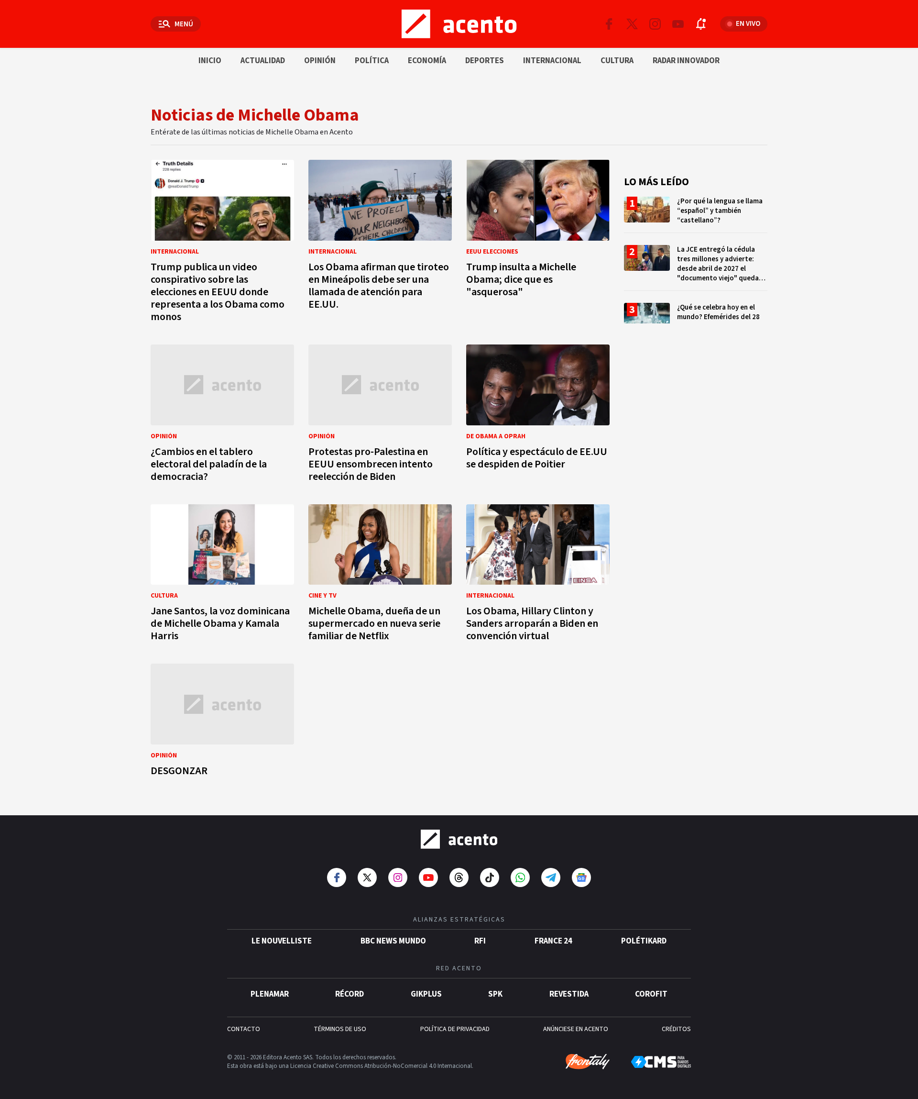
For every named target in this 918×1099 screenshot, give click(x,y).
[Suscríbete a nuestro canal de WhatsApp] (520, 877)
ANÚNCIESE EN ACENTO (575, 1029)
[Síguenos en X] (632, 24)
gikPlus (426, 994)
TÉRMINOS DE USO (340, 1029)
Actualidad (262, 61)
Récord (349, 994)
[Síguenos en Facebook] (609, 24)
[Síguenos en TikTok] (489, 877)
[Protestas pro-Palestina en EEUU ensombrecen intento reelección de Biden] (380, 416)
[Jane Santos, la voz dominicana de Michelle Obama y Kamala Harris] (222, 575)
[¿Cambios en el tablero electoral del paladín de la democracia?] (222, 416)
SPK (495, 994)
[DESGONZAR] (222, 723)
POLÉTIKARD (644, 941)
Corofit (651, 994)
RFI (480, 941)
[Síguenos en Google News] (581, 877)
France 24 (553, 941)
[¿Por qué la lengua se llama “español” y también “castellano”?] (695, 215)
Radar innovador (686, 61)
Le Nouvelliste (281, 941)
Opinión (320, 61)
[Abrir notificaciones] (701, 24)
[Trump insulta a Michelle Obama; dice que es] (538, 244)
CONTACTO (243, 1029)
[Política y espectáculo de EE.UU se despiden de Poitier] (538, 416)
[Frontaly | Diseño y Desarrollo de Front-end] (588, 1061)
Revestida (569, 994)
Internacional (552, 61)
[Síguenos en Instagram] (655, 24)
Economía (427, 61)
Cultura (617, 61)
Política (372, 61)
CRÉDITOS (676, 1029)
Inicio (209, 61)
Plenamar (270, 994)
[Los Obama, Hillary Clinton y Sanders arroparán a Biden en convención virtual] (538, 575)
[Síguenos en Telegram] (550, 877)
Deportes (484, 61)
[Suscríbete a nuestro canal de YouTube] (678, 24)
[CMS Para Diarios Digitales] (661, 1062)
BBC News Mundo (393, 941)
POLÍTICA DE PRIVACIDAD (455, 1029)
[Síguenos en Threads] (459, 877)
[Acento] (459, 839)
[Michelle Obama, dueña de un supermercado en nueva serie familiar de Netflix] (380, 575)
